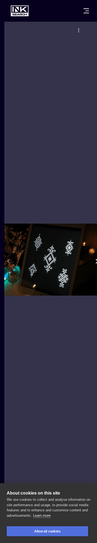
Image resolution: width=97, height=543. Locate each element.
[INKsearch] (20, 11)
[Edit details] (78, 30)
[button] (78, 30)
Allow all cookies (47, 531)
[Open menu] (86, 10)
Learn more (42, 515)
